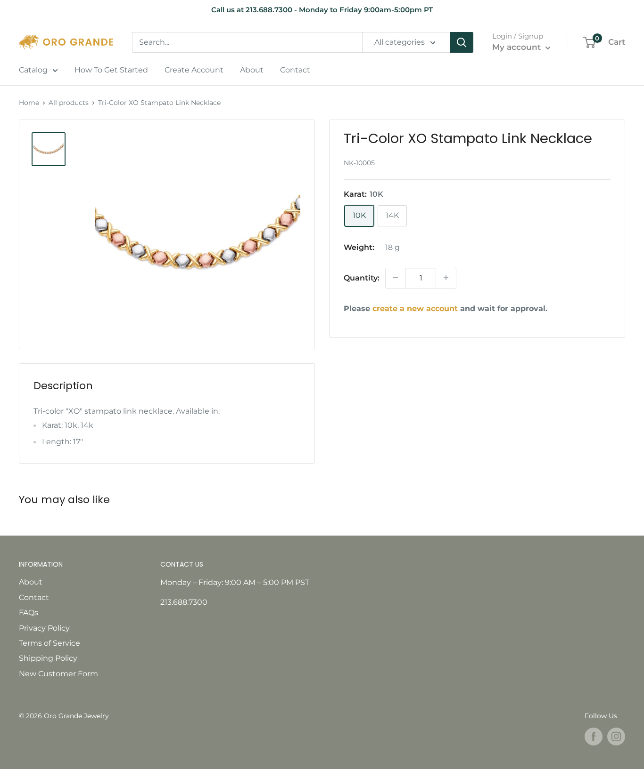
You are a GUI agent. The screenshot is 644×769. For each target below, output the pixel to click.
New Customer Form (58, 673)
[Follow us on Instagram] (616, 736)
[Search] (461, 42)
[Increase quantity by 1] (446, 278)
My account (517, 47)
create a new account (415, 308)
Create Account (194, 69)
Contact (295, 69)
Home (29, 102)
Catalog (33, 69)
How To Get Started (111, 69)
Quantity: (362, 277)
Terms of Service (49, 643)
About (252, 69)
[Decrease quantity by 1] (395, 278)
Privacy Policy (44, 628)
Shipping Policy (48, 658)
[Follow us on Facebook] (594, 736)
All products (69, 102)
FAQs (28, 612)
